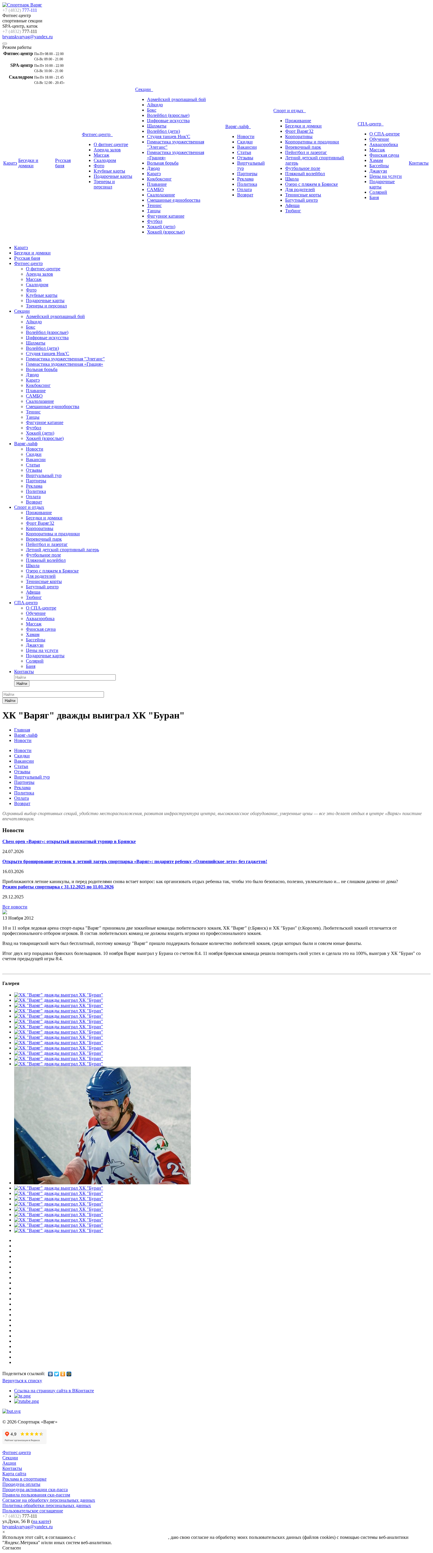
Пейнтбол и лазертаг (306, 152)
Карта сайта (14, 1473)
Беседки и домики (28, 163)
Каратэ (10, 162)
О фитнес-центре (111, 144)
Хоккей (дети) (161, 226)
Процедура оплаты (21, 1484)
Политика (247, 184)
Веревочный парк (303, 147)
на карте (41, 1521)
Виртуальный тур (44, 475)
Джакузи (378, 170)
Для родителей (300, 189)
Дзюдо (153, 168)
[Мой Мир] (69, 1374)
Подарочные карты (113, 176)
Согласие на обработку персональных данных (48, 1500)
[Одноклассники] (63, 1374)
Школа (292, 178)
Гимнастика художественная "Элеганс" (65, 358)
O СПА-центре (384, 133)
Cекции (10, 1457)
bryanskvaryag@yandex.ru (27, 36)
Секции (144, 89)
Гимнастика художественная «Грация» (64, 364)
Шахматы (156, 125)
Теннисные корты (303, 194)
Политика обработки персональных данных (46, 1505)
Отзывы (245, 157)
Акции (9, 1463)
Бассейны (379, 165)
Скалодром (105, 160)
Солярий (378, 192)
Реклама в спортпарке (24, 1478)
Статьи (244, 152)
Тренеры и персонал (104, 184)
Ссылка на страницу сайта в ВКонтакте (54, 1390)
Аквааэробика (383, 144)
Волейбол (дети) (163, 131)
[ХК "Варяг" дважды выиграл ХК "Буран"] (4, 912)
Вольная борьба (163, 162)
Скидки (245, 141)
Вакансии (247, 147)
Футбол (154, 221)
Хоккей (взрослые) (166, 231)
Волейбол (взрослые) (168, 115)
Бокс (151, 109)
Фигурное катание (165, 215)
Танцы (154, 210)
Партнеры (247, 173)
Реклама (245, 178)
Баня (374, 197)
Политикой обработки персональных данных (122, 1537)
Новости (245, 136)
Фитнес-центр (97, 134)
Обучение (379, 139)
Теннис (154, 205)
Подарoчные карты (45, 655)
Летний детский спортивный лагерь (62, 549)
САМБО (155, 189)
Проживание (298, 120)
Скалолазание (161, 194)
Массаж (101, 155)
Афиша (292, 205)
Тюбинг (293, 210)
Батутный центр (301, 200)
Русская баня (63, 163)
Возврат (245, 194)
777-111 (19, 10)
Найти (21, 683)
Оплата (244, 189)
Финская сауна (384, 155)
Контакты (419, 162)
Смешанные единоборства (173, 200)
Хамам (376, 160)
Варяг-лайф (238, 126)
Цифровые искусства (168, 120)
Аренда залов (107, 149)
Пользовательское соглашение (32, 1510)
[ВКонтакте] (50, 1374)
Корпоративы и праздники (312, 141)
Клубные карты (109, 170)
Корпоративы (299, 136)
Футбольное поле (302, 168)
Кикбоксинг (159, 178)
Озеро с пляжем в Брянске (311, 184)
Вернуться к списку (22, 1380)
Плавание (157, 184)
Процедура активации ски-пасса (35, 1489)
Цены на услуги (385, 176)
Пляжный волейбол (305, 173)
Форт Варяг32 (299, 131)
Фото (99, 165)
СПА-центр (371, 123)
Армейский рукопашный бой (176, 99)
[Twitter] (57, 1374)
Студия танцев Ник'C (168, 136)
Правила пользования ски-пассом (36, 1494)
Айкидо (155, 104)
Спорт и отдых (289, 110)
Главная (22, 729)
